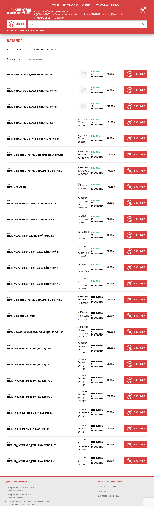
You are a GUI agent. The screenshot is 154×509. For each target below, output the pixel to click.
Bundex (115, 5)
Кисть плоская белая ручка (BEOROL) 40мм (29, 364)
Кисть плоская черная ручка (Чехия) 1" (28, 429)
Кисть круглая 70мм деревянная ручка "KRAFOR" (33, 139)
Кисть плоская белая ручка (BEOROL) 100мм (30, 348)
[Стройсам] (19, 12)
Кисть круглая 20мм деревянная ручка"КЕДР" (31, 74)
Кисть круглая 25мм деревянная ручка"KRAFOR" (32, 90)
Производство (70, 5)
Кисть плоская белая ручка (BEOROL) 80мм (29, 396)
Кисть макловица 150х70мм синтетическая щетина (35, 155)
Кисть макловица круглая (21, 316)
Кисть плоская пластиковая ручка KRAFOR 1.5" (32, 203)
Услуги (55, 5)
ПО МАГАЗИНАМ (97, 76)
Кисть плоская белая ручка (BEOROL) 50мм (29, 380)
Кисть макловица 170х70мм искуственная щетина (34, 171)
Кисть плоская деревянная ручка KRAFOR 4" (30, 413)
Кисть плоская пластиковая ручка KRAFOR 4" (31, 219)
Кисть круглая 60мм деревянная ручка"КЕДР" (31, 123)
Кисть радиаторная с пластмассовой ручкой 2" (33, 268)
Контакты (87, 5)
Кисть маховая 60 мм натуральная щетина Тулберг (35, 332)
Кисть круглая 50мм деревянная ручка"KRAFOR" (32, 106)
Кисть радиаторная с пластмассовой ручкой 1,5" (34, 251)
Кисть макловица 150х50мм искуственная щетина (34, 300)
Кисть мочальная (16, 187)
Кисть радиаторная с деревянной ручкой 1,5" (31, 445)
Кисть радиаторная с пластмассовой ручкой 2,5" (34, 284)
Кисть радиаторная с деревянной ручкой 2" (31, 235)
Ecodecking (102, 5)
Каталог (23, 49)
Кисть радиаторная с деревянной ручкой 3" (31, 461)
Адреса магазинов (16, 481)
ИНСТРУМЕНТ (38, 49)
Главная (11, 49)
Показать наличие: (15, 59)
